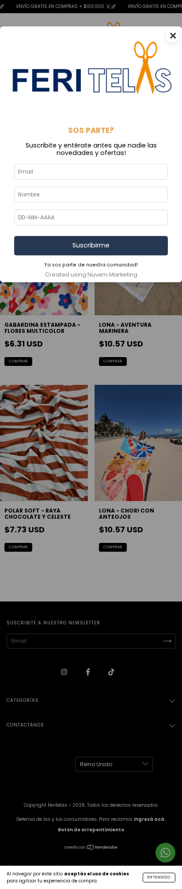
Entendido (159, 877)
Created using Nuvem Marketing (91, 274)
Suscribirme (91, 245)
